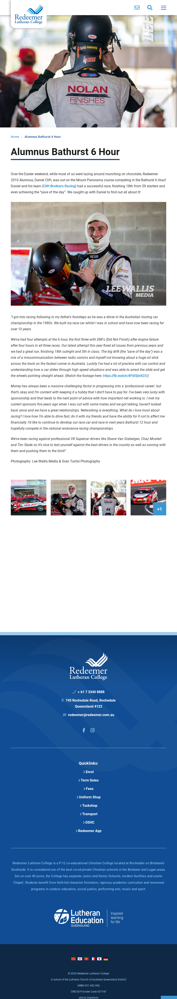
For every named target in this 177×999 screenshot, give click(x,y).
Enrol (90, 771)
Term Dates (90, 780)
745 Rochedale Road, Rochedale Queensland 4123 (88, 703)
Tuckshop (89, 805)
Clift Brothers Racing (59, 186)
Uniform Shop (90, 797)
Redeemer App (89, 830)
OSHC (89, 822)
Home (15, 137)
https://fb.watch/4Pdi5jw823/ (125, 375)
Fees (89, 788)
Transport (89, 814)
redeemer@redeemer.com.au (88, 714)
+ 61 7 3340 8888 (88, 691)
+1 (159, 509)
